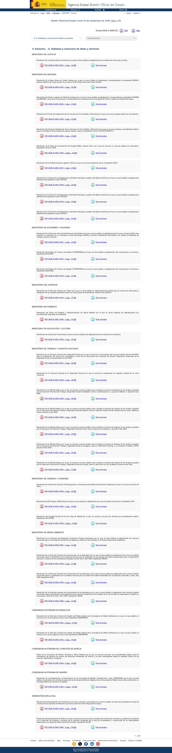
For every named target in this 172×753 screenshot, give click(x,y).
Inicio (42, 13)
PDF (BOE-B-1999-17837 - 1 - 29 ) (60, 168)
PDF (126, 31)
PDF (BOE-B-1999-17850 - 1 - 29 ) (60, 417)
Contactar (33, 740)
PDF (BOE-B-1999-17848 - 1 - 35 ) (60, 380)
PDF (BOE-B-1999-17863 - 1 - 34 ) (60, 663)
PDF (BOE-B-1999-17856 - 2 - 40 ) (61, 523)
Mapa (59, 740)
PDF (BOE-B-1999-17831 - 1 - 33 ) (60, 65)
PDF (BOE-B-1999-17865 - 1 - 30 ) (60, 709)
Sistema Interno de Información (108, 740)
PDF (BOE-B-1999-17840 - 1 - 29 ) (60, 218)
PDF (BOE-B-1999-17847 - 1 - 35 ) (60, 363)
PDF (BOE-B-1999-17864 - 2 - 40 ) (61, 687)
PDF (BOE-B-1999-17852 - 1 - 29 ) (60, 453)
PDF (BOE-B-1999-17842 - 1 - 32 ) (60, 259)
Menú (121, 10)
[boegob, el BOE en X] (80, 745)
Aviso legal (66, 740)
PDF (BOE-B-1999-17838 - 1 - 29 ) (60, 185)
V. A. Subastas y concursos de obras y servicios (53, 38)
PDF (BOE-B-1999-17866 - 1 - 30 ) (60, 727)
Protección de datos (89, 740)
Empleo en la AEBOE (135, 740)
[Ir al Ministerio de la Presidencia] (48, 4)
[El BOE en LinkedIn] (92, 745)
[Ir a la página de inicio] (96, 4)
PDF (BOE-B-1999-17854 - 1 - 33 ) (60, 491)
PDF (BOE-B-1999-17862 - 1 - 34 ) (60, 640)
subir (139, 736)
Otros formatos (101, 65)
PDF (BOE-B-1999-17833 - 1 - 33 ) (60, 104)
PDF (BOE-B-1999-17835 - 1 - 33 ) (60, 136)
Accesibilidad (76, 740)
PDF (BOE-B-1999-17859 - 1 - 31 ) (60, 582)
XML (138, 31)
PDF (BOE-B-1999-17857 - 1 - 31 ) (60, 545)
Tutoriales (123, 740)
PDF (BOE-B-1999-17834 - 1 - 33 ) (60, 119)
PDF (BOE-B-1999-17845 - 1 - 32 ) (60, 319)
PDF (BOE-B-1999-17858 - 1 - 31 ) (60, 564)
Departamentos (93, 38)
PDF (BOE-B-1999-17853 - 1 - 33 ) (60, 469)
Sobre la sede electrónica (46, 740)
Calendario (56, 13)
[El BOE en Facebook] (86, 745)
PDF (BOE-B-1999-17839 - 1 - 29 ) (60, 202)
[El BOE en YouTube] (98, 745)
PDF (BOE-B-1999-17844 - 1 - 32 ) (60, 298)
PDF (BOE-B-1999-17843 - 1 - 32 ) (60, 276)
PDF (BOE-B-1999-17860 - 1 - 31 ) (60, 601)
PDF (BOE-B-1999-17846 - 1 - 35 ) (60, 339)
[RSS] (74, 745)
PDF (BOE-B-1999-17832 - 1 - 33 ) (60, 87)
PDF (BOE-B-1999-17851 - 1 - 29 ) (60, 434)
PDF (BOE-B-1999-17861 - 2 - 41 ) (61, 623)
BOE (48, 13)
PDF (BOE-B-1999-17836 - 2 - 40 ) (61, 153)
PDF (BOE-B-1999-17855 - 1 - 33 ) (60, 506)
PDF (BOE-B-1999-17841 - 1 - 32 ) (60, 242)
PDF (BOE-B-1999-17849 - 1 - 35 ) (60, 398)
